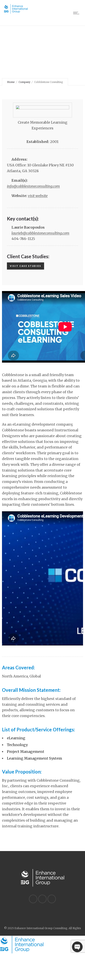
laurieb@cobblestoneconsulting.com (40, 233)
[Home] (16, 13)
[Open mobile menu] (77, 13)
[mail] (51, 899)
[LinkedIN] (33, 899)
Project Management (25, 751)
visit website (38, 195)
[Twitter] (42, 899)
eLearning (16, 738)
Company (24, 82)
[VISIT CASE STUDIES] (25, 271)
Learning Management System (34, 758)
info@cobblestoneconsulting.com (33, 186)
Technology (17, 744)
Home (11, 82)
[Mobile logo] (21, 952)
